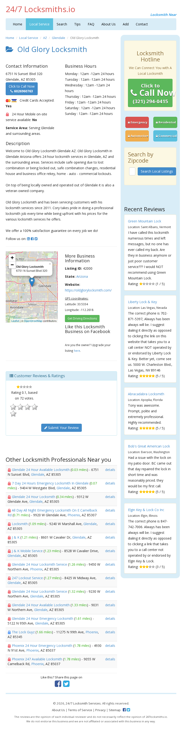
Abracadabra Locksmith (146, 394)
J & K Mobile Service (28, 551)
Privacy (100, 710)
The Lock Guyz (24, 632)
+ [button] (12, 258)
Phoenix (74, 515)
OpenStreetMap (33, 321)
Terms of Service (80, 710)
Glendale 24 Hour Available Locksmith (41, 469)
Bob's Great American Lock (149, 446)
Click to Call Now (22, 88)
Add (126, 24)
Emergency (138, 122)
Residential (167, 122)
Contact (142, 24)
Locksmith (20, 524)
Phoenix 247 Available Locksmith (37, 659)
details (110, 469)
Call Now (153, 93)
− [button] (12, 265)
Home (17, 24)
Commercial (167, 136)
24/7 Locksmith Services (83, 703)
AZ (45, 38)
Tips (77, 24)
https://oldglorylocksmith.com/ (88, 290)
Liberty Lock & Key (142, 302)
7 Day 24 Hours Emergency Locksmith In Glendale (51, 483)
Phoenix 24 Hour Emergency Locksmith (42, 645)
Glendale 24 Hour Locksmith (34, 496)
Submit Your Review (63, 427)
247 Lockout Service (28, 578)
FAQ (91, 24)
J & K (16, 537)
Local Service (39, 24)
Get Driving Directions (82, 318)
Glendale (58, 38)
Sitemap (115, 710)
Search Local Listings (157, 171)
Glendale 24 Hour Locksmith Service (40, 564)
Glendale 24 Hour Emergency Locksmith (43, 618)
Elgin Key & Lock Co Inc (146, 509)
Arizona (82, 276)
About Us (108, 24)
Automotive (139, 136)
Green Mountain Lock (144, 221)
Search (62, 24)
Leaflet (15, 321)
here (77, 350)
